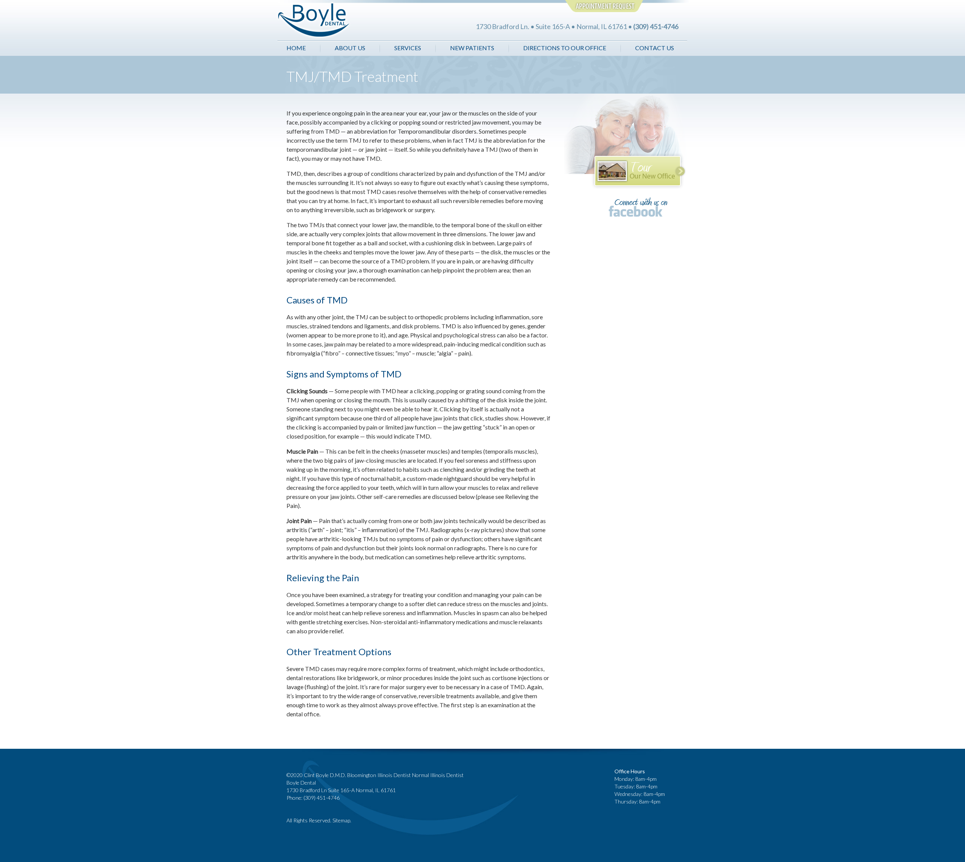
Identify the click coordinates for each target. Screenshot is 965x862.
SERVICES (407, 47)
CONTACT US (654, 47)
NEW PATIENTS (472, 47)
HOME (296, 47)
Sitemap (341, 820)
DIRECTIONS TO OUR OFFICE (564, 47)
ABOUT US (350, 47)
